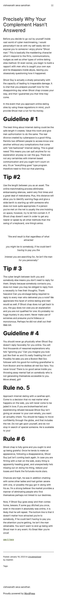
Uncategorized (34, 557)
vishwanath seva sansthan (16, 5)
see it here (8, 539)
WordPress (29, 593)
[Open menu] (52, 5)
